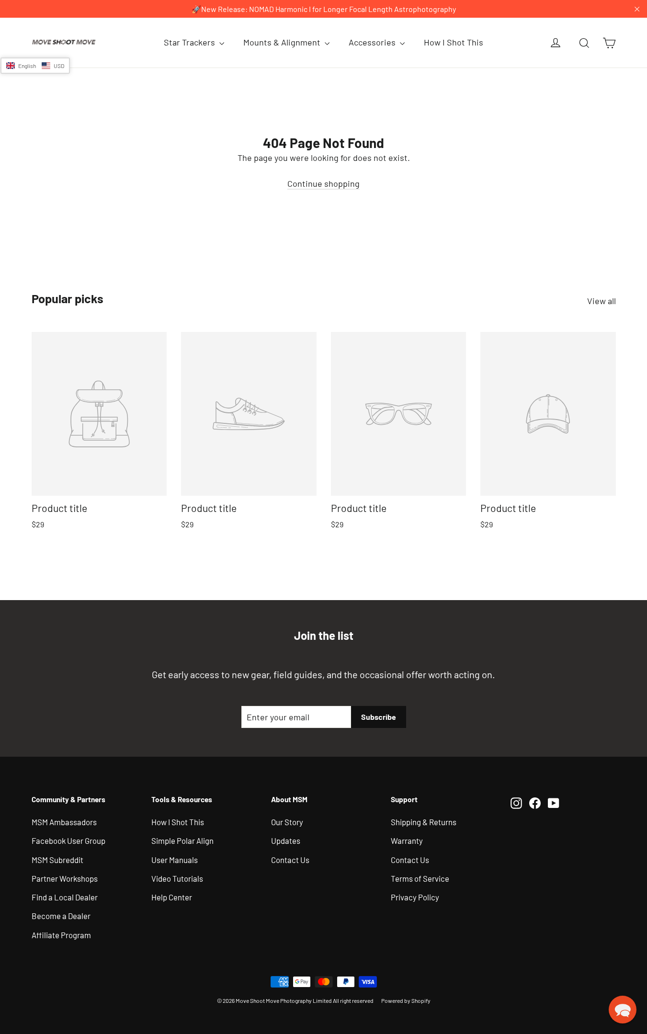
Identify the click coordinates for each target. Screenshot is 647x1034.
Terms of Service (420, 878)
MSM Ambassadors (64, 822)
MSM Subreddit (57, 859)
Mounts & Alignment (282, 42)
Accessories (373, 42)
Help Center (171, 897)
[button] (35, 65)
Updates (285, 840)
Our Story (287, 822)
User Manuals (174, 859)
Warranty (407, 840)
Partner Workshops (65, 878)
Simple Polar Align (182, 840)
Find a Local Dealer (65, 897)
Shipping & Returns (423, 822)
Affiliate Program (61, 935)
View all (601, 300)
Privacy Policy (415, 897)
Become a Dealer (61, 915)
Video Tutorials (177, 878)
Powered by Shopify (406, 1000)
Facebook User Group (68, 840)
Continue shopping (323, 183)
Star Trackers (190, 42)
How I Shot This (453, 42)
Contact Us (290, 859)
